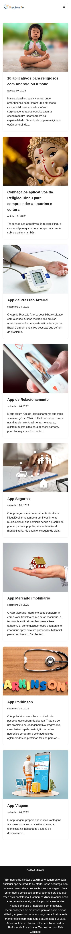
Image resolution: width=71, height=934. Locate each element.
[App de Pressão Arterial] (35, 269)
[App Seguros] (35, 467)
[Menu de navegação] (64, 7)
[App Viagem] (35, 774)
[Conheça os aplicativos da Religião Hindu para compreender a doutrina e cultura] (35, 161)
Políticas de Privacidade (22, 927)
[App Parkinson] (35, 671)
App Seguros (18, 499)
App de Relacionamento (28, 400)
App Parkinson (20, 702)
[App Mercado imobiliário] (35, 567)
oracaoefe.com (17, 923)
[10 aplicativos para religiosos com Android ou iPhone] (35, 47)
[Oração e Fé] (14, 6)
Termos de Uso (47, 927)
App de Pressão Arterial (27, 300)
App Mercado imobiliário (28, 598)
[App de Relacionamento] (35, 368)
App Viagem (17, 806)
